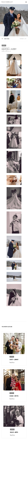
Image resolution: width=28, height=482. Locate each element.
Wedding (4, 45)
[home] (7, 2)
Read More (12, 362)
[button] (26, 2)
